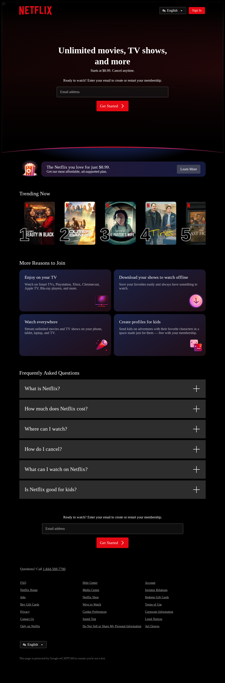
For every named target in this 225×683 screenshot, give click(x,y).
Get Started (109, 106)
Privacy (25, 611)
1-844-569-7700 (54, 569)
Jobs (22, 597)
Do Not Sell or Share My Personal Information (112, 626)
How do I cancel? (43, 449)
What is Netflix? (42, 388)
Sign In (196, 10)
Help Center (90, 582)
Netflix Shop (91, 597)
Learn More (188, 169)
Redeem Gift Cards (157, 597)
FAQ (23, 582)
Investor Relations (156, 590)
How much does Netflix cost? (56, 409)
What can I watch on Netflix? (56, 469)
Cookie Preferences (95, 611)
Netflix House (29, 590)
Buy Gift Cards (29, 604)
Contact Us (27, 619)
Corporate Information (159, 611)
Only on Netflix (30, 626)
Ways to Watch (92, 604)
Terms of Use (153, 604)
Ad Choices (152, 626)
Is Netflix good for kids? (51, 489)
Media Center (91, 590)
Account (150, 582)
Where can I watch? (46, 429)
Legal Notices (153, 619)
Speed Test (89, 619)
